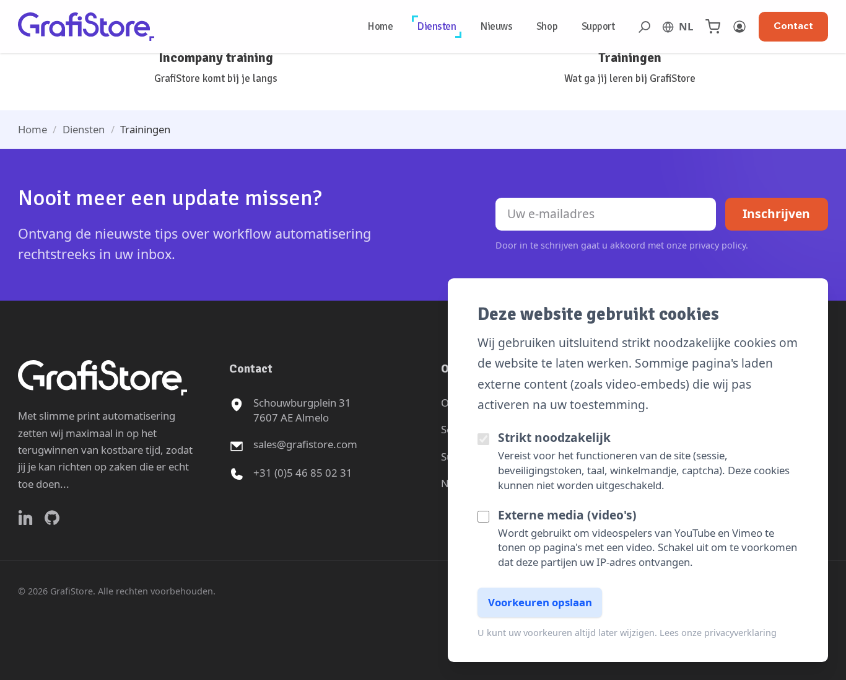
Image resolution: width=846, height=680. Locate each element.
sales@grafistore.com (305, 444)
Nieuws (496, 26)
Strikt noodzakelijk (554, 437)
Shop (546, 26)
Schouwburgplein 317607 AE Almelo (302, 410)
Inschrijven (776, 213)
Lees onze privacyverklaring (718, 632)
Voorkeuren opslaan (540, 602)
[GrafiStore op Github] (52, 517)
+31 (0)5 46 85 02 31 (302, 473)
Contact (793, 26)
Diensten (436, 26)
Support (598, 26)
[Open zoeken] (644, 27)
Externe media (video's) (567, 514)
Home (380, 26)
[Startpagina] (86, 26)
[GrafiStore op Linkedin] (25, 517)
